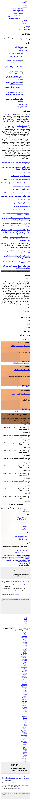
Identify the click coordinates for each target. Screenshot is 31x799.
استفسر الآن (26, 27)
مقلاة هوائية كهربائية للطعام (22, 557)
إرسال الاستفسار (25, 423)
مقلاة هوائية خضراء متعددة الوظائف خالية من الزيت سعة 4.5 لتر (16, 267)
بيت (26, 5)
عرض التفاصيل (26, 361)
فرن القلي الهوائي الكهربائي (13, 560)
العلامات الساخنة (22, 519)
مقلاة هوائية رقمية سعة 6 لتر (20, 189)
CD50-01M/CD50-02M (22, 370)
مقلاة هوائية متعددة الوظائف (20, 346)
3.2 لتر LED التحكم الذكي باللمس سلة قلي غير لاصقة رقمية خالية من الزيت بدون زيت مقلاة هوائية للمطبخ (15, 231)
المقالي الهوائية (26, 560)
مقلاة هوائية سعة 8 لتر (13, 18)
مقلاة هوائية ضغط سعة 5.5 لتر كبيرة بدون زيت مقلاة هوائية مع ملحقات (16, 219)
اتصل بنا (24, 23)
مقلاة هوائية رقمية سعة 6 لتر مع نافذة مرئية (15, 196)
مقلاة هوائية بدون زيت (7, 557)
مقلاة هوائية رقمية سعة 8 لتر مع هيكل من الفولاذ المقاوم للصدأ (16, 168)
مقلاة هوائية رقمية (18, 10)
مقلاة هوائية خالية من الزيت (22, 558)
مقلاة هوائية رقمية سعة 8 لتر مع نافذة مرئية (15, 182)
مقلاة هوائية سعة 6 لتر (13, 16)
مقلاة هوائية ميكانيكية (17, 8)
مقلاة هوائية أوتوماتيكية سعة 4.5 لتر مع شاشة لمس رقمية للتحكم (17, 257)
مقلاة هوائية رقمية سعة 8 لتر (20, 176)
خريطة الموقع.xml (22, 517)
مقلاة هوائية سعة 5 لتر (13, 15)
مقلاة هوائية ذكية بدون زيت (21, 209)
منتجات (25, 7)
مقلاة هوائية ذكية (14, 140)
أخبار (25, 20)
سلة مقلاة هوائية (18, 13)
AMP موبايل (5, 555)
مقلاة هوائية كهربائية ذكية (15, 57)
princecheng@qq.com (21, 552)
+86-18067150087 (22, 550)
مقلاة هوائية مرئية (18, 11)
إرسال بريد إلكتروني (24, 565)
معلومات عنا (23, 21)
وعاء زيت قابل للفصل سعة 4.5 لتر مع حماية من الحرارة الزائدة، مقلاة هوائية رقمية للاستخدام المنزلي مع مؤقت (15, 245)
